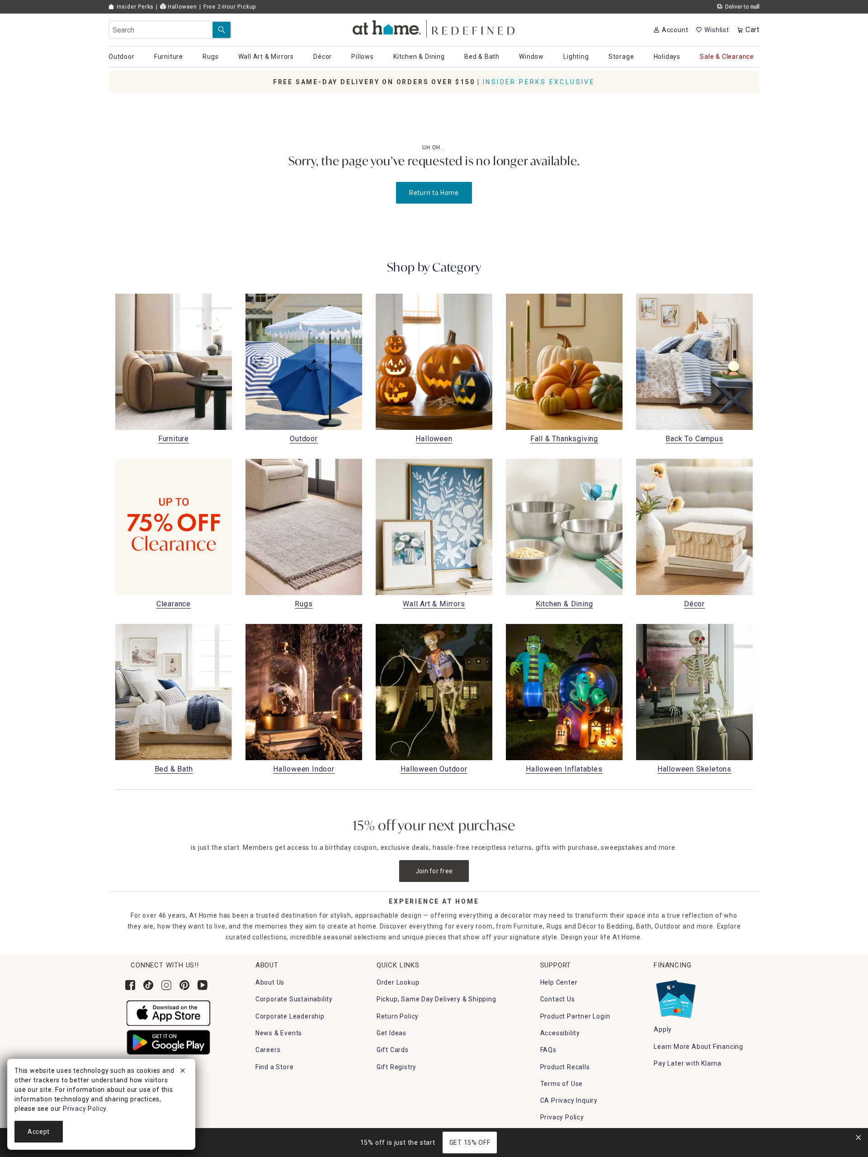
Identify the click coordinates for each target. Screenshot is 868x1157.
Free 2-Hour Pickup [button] (229, 7)
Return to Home (434, 192)
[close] (182, 1072)
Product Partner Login (575, 1016)
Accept (39, 1131)
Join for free (434, 871)
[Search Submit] (221, 30)
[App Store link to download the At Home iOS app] (168, 1012)
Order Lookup (398, 982)
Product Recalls (565, 1067)
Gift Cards (393, 1049)
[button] (434, 27)
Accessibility (560, 1033)
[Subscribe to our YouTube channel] (202, 985)
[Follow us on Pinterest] (184, 985)
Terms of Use (561, 1083)
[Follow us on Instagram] (166, 985)
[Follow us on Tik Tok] (148, 985)
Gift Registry (396, 1067)
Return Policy (398, 1016)
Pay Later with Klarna (688, 1063)
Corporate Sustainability (294, 999)
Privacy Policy (562, 1117)
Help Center (559, 982)
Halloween (181, 7)
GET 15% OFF (470, 1142)
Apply (663, 1029)
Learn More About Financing (698, 1046)
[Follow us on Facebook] (130, 985)
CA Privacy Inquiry (569, 1100)
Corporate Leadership (290, 1016)
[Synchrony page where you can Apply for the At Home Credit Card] (675, 996)
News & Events (278, 1033)
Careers (268, 1049)
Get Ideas (391, 1033)
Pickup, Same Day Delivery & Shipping (436, 999)
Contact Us (557, 999)
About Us (269, 982)
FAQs (548, 1049)
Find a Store (274, 1067)
